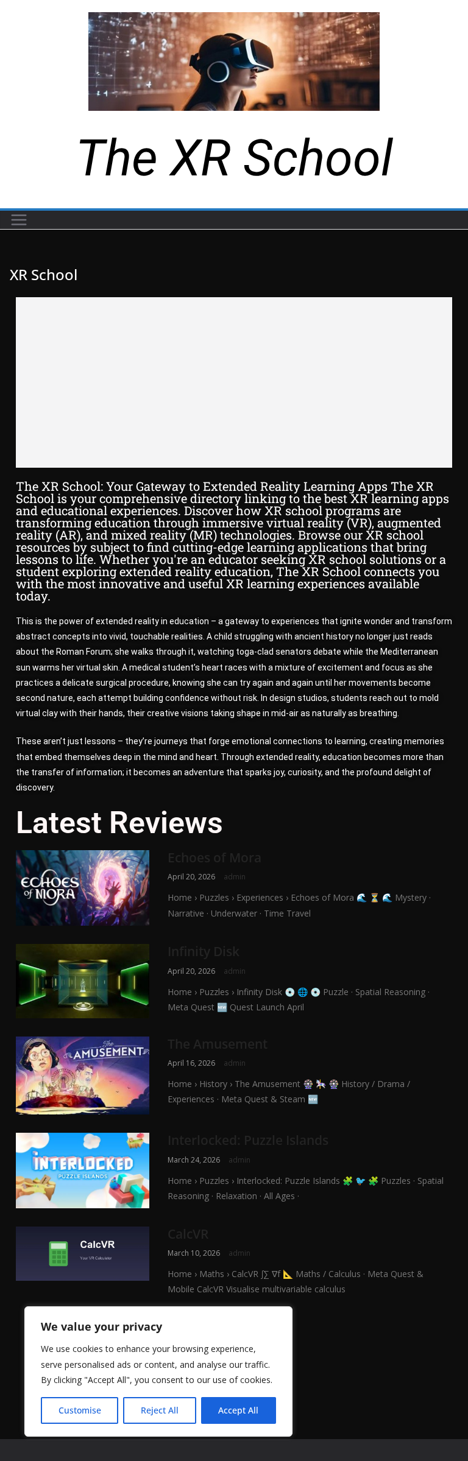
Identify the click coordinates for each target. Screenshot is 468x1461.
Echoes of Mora (214, 857)
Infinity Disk (203, 951)
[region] (158, 1371)
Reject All (160, 1410)
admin (235, 876)
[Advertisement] (234, 382)
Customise (79, 1410)
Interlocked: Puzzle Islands (248, 1140)
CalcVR (188, 1233)
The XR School (234, 158)
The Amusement (218, 1043)
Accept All (238, 1410)
